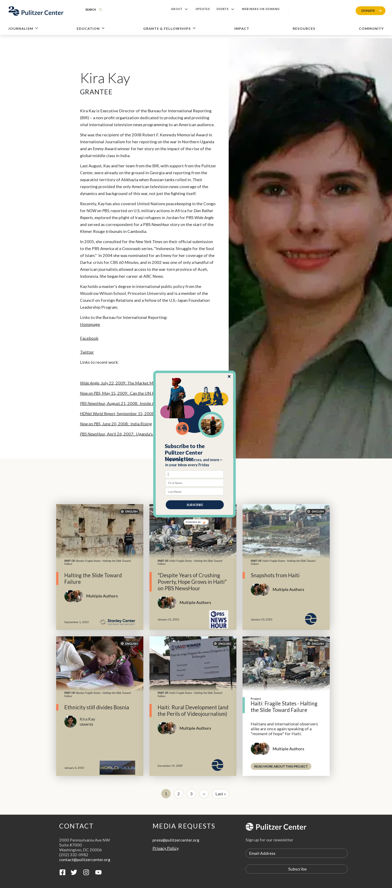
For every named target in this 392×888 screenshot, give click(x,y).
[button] (195, 452)
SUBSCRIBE (195, 505)
